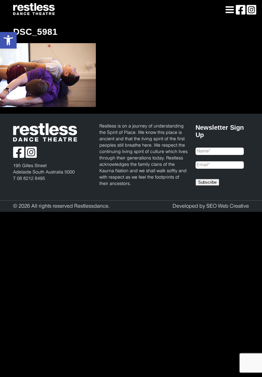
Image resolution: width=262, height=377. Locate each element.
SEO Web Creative (227, 206)
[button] (8, 40)
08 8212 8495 (31, 179)
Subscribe (207, 182)
